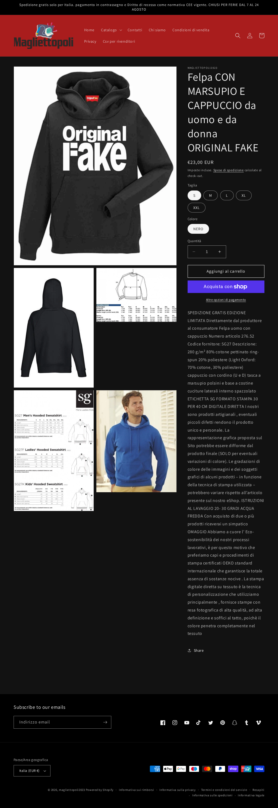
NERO (198, 228)
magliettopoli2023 (72, 790)
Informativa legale (251, 795)
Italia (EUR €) (29, 770)
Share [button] (199, 650)
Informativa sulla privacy (177, 790)
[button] (111, 30)
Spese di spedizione (228, 170)
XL (244, 195)
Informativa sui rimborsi (136, 790)
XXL (196, 207)
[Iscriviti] (105, 722)
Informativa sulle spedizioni (212, 795)
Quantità (194, 241)
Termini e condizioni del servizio (224, 790)
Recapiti (258, 790)
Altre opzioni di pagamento (226, 300)
